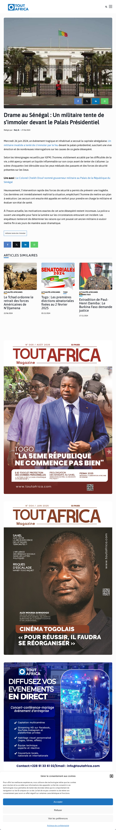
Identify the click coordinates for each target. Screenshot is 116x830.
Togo (65, 292)
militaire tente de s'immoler (15, 233)
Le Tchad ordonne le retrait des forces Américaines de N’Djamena (18, 302)
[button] (111, 776)
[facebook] (78, 101)
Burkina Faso (85, 294)
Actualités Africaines (13, 292)
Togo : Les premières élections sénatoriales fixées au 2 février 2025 (57, 302)
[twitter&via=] (87, 101)
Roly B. (16, 130)
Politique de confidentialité (58, 826)
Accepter (58, 802)
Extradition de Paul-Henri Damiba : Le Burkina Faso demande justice (95, 305)
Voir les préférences (58, 818)
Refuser (58, 810)
